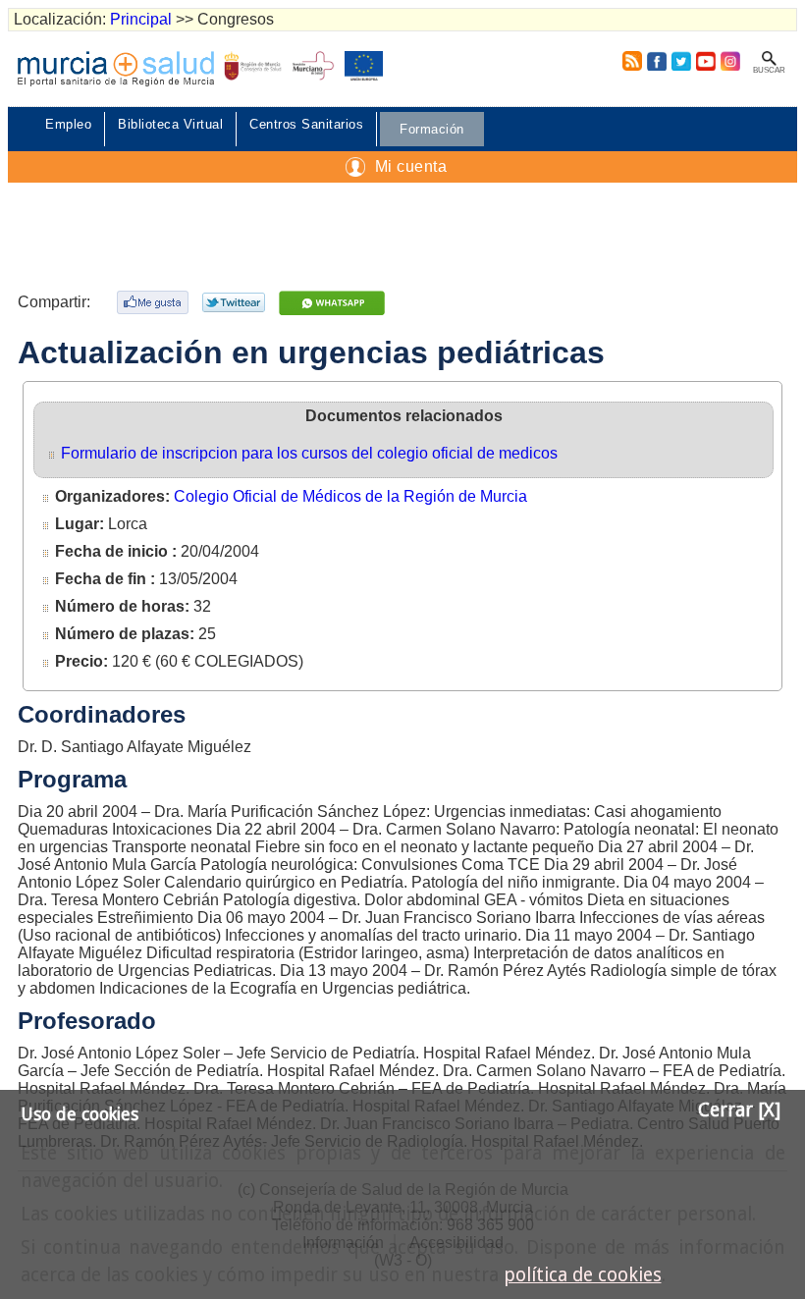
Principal (141, 19)
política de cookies (583, 1275)
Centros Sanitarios (306, 124)
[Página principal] (116, 68)
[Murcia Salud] (334, 303)
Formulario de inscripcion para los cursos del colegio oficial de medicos (309, 453)
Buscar (769, 70)
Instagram (729, 61)
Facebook (656, 61)
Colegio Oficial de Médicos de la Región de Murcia (350, 496)
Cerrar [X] (739, 1110)
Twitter (681, 61)
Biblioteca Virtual (170, 124)
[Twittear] (236, 302)
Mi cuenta (411, 166)
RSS (628, 61)
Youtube (705, 61)
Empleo (68, 124)
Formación (432, 129)
